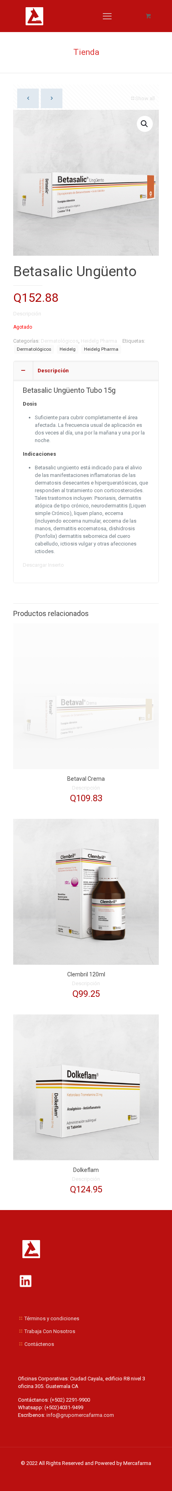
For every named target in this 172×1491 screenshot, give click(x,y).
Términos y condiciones (51, 1318)
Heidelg (68, 349)
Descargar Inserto (43, 565)
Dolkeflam (86, 1170)
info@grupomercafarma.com (79, 1415)
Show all (145, 98)
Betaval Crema (86, 779)
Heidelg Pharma (99, 341)
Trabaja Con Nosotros (49, 1331)
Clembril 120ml (86, 974)
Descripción (27, 314)
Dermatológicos (59, 341)
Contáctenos (39, 1344)
